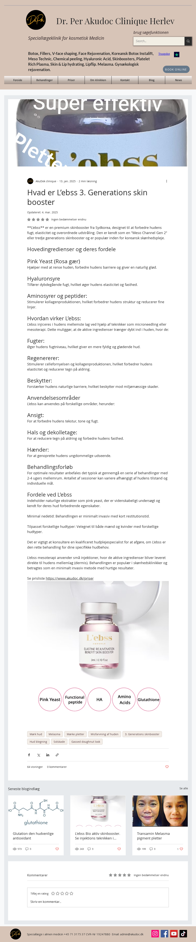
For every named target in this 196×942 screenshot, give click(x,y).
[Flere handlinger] (166, 181)
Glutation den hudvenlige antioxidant (33, 835)
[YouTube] (174, 933)
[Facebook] (164, 933)
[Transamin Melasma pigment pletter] (160, 811)
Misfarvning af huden (104, 734)
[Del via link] (57, 755)
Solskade (59, 741)
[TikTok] (183, 933)
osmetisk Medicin (88, 38)
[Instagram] (155, 933)
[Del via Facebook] (29, 755)
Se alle (184, 788)
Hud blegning (38, 741)
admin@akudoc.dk (131, 934)
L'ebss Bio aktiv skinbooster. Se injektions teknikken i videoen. (97, 835)
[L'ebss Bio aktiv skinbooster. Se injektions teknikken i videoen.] (98, 811)
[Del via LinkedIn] (48, 755)
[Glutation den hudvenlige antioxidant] (36, 811)
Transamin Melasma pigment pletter (153, 835)
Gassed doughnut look (85, 741)
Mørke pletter (75, 734)
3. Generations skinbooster (142, 734)
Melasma (54, 734)
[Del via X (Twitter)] (38, 755)
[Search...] (188, 41)
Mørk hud (36, 734)
